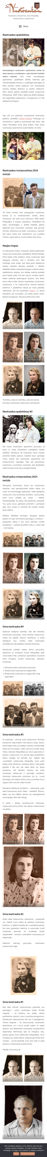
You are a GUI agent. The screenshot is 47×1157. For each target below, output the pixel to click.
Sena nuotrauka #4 (13, 626)
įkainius (32, 291)
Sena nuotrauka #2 (13, 914)
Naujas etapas (10, 245)
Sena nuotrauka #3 (13, 734)
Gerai (16, 1154)
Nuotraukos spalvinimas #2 (18, 411)
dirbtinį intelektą (25, 119)
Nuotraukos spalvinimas (16, 34)
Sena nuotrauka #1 (13, 1002)
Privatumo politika (27, 1154)
